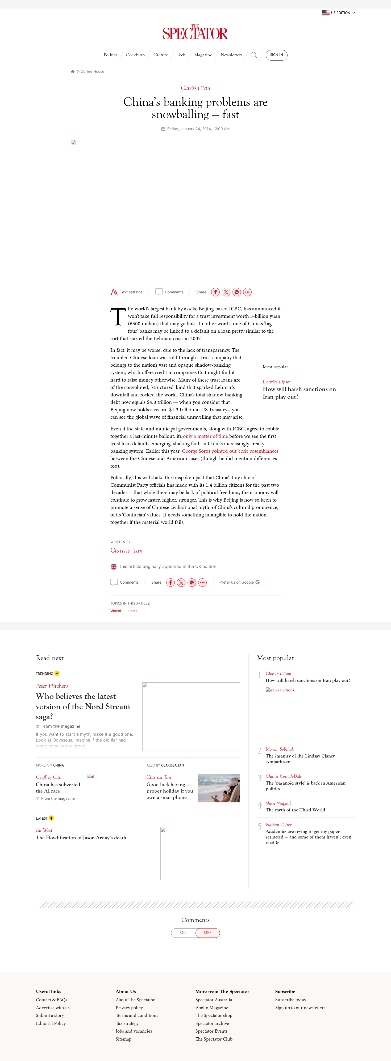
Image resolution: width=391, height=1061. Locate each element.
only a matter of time (205, 436)
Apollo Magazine (212, 1008)
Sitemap (123, 1039)
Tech (181, 55)
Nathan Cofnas (279, 824)
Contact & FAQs (51, 1000)
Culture (160, 55)
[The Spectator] (195, 31)
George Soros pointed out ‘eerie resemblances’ (230, 451)
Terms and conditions (137, 1015)
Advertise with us (53, 1008)
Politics (110, 55)
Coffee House (92, 71)
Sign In (276, 55)
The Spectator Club (214, 1039)
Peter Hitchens (52, 686)
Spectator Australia (214, 1000)
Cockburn (135, 55)
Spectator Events (211, 1031)
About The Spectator (135, 1000)
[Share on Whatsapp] (236, 292)
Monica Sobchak (280, 749)
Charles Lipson (277, 382)
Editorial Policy (51, 1023)
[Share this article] (247, 292)
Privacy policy (129, 1008)
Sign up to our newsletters (300, 1008)
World (115, 611)
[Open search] (254, 55)
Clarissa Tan (126, 550)
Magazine (203, 55)
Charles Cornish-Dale (284, 776)
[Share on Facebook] (215, 292)
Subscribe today (290, 1000)
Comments (174, 292)
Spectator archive (212, 1023)
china (133, 611)
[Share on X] (226, 292)
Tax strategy (127, 1023)
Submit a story (50, 1015)
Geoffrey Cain (49, 777)
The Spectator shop (214, 1015)
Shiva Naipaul (278, 803)
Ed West (44, 830)
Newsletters (231, 55)
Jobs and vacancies (134, 1031)
